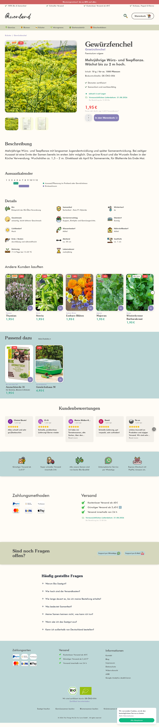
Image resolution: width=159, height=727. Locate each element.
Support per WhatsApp (107, 553)
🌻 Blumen (25, 27)
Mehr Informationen (126, 716)
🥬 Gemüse (10, 27)
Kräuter (8, 35)
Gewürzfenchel (20, 35)
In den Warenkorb (105, 117)
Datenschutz (111, 667)
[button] (118, 111)
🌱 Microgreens (56, 27)
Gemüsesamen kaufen (64, 709)
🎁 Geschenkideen (98, 27)
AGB (107, 674)
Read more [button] (73, 438)
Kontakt (109, 655)
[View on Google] (10, 421)
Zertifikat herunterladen (80, 701)
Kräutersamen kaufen (113, 709)
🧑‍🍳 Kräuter (40, 27)
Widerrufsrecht (112, 670)
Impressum (110, 663)
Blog (107, 659)
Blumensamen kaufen (89, 709)
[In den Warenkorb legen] (30, 308)
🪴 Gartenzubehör (77, 27)
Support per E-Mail (132, 553)
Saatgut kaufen (43, 709)
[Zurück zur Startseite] (18, 16)
